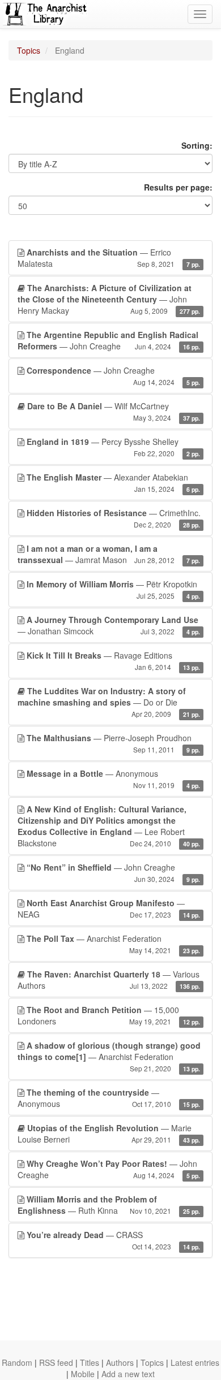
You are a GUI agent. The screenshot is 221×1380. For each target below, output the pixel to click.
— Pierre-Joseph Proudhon (113, 743)
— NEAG (109, 908)
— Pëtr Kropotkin (113, 589)
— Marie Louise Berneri (109, 1133)
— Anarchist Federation (113, 944)
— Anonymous (113, 779)
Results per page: (178, 187)
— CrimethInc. (114, 518)
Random (17, 1362)
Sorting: (196, 145)
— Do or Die (109, 702)
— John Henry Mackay (109, 299)
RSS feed (56, 1362)
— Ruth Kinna (109, 1204)
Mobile (83, 1373)
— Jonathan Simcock (109, 625)
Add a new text (128, 1373)
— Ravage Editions (113, 661)
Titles (89, 1362)
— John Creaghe (109, 340)
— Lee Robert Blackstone (109, 826)
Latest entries (195, 1362)
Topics (28, 50)
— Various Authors (109, 979)
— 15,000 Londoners (109, 1015)
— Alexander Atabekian (113, 482)
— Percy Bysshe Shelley (113, 447)
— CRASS (113, 1240)
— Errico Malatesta (109, 257)
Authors (120, 1362)
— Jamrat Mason (109, 554)
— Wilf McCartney (113, 411)
